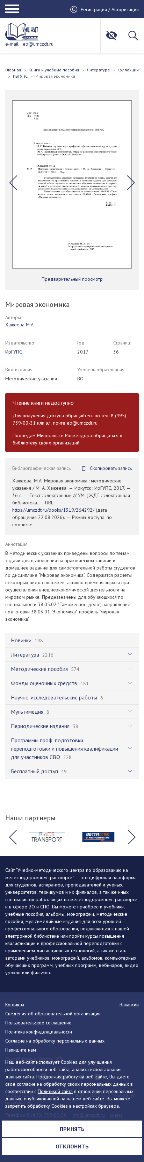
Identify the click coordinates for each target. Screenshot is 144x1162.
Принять (72, 1128)
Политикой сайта (55, 1091)
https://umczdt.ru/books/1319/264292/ (53, 510)
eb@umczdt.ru (38, 44)
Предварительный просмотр (72, 279)
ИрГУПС (13, 352)
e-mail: (12, 44)
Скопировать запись (111, 468)
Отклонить (72, 1146)
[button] (13, 182)
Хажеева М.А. (20, 325)
